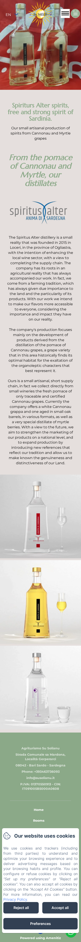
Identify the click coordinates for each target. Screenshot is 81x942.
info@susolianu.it (40, 778)
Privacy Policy (15, 899)
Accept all (60, 907)
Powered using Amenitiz (40, 938)
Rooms (38, 821)
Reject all (21, 907)
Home (39, 810)
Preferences (40, 923)
